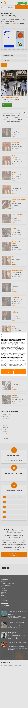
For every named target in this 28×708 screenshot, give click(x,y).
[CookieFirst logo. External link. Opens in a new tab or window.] (1, 334)
